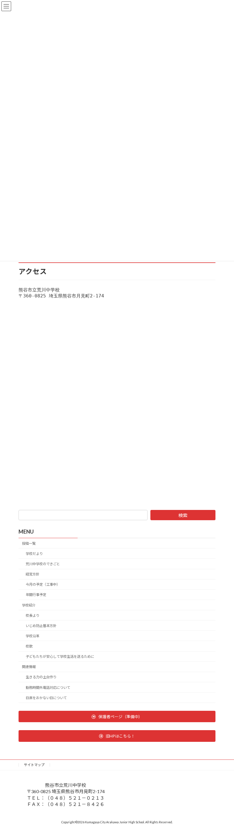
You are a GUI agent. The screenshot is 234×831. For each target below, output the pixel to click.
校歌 (29, 646)
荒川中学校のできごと (43, 564)
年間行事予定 (36, 595)
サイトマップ (34, 765)
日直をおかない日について (46, 697)
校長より (32, 615)
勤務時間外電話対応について (48, 687)
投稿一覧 (29, 543)
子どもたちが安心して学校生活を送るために (60, 656)
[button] (117, 716)
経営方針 (32, 574)
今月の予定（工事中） (43, 584)
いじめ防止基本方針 (41, 625)
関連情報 (29, 667)
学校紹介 (29, 605)
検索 (182, 515)
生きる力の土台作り (41, 677)
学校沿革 (32, 636)
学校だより (34, 553)
